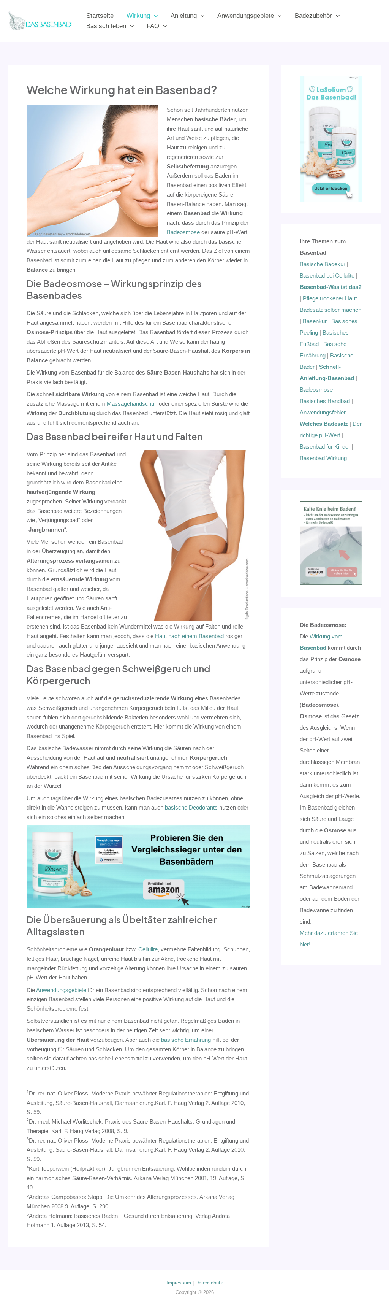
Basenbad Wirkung (323, 458)
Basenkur (315, 321)
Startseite (100, 15)
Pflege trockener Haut (330, 298)
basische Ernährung (186, 1040)
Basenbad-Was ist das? (331, 287)
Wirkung (138, 15)
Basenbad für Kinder (325, 446)
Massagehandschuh (132, 403)
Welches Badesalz (324, 424)
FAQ (153, 26)
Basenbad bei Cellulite (327, 275)
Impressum (178, 1283)
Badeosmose (183, 232)
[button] (154, 16)
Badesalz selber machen (330, 309)
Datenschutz (209, 1283)
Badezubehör (313, 15)
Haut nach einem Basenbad (189, 636)
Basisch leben (106, 26)
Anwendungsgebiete (245, 15)
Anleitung (184, 15)
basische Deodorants (191, 807)
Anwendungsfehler (323, 412)
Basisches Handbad (325, 401)
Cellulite (148, 949)
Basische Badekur (322, 264)
